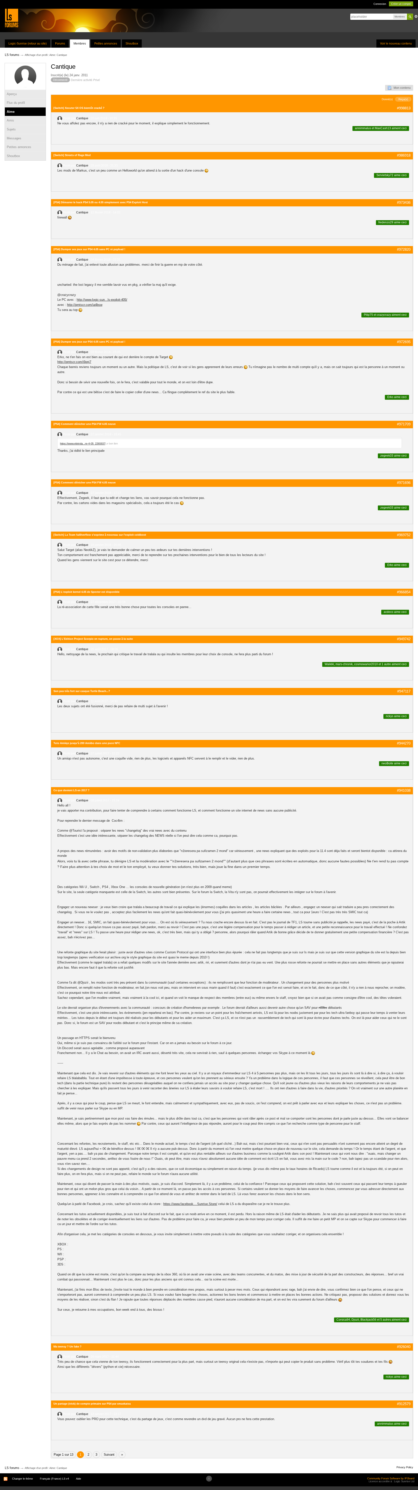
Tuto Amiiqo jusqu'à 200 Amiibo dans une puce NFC (86, 743)
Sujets (11, 129)
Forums (60, 43)
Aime (11, 111)
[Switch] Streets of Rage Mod (72, 155)
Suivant (109, 1454)
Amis (10, 120)
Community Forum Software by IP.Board (390, 1478)
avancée (416, 16)
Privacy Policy (404, 1467)
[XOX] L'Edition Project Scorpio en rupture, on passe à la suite (93, 638)
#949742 (404, 639)
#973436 (404, 202)
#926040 (404, 1347)
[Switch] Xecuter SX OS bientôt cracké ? (78, 107)
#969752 (404, 535)
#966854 (404, 592)
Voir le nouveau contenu (396, 43)
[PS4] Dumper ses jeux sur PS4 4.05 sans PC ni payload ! (89, 249)
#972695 (404, 342)
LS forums (12, 1468)
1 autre (386, 664)
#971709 (404, 424)
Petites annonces (105, 43)
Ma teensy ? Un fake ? (67, 1346)
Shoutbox (132, 43)
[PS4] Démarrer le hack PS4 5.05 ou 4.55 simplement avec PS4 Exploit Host (100, 202)
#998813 (404, 108)
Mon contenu (401, 88)
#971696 (404, 483)
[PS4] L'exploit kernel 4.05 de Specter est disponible (86, 591)
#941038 (404, 790)
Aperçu (12, 94)
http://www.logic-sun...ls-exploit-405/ (102, 299)
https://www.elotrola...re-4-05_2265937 (82, 443)
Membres (80, 43)
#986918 (404, 155)
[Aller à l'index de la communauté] (11, 18)
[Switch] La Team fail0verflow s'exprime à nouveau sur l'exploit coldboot (99, 534)
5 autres (385, 1319)
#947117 (404, 691)
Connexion (379, 3)
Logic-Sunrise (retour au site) (27, 43)
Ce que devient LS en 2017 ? (71, 790)
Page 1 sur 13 (63, 1454)
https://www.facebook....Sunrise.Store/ (190, 1204)
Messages (14, 138)
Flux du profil (16, 103)
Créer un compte (401, 3)
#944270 (404, 743)
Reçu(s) (403, 99)
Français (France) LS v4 (54, 1478)
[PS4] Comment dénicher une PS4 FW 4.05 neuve (84, 423)
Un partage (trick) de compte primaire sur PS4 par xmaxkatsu (92, 1403)
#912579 (404, 1404)
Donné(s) (387, 99)
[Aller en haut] (209, 1479)
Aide (78, 1478)
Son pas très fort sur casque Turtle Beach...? (81, 691)
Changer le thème (22, 1478)
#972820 (404, 249)
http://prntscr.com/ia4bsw (84, 305)
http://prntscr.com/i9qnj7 (74, 362)
